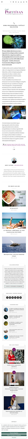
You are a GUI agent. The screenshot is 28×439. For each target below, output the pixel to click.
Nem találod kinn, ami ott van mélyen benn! (16, 330)
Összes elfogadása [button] (14, 432)
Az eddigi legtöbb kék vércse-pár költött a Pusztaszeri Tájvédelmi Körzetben (16, 310)
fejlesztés (9, 145)
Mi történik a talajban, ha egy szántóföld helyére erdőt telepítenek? (16, 323)
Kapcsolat (14, 421)
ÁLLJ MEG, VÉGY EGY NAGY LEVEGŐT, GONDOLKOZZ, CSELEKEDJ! (16, 336)
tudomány (23, 145)
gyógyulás (14, 145)
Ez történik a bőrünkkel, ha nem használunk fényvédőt (14, 231)
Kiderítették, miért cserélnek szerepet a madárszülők (15, 316)
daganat (13, 144)
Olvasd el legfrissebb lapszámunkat (14, 286)
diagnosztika (17, 144)
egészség (23, 144)
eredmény (5, 145)
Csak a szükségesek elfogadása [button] (14, 435)
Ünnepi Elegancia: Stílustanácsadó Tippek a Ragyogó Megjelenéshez (14, 389)
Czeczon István (18, 165)
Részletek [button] (14, 437)
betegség (9, 144)
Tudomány (19, 30)
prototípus (18, 145)
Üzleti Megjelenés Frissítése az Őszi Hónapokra (14, 412)
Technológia (13, 30)
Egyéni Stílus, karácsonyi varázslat (14, 366)
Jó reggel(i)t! (14, 208)
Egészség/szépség (7, 30)
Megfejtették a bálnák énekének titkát (14, 255)
